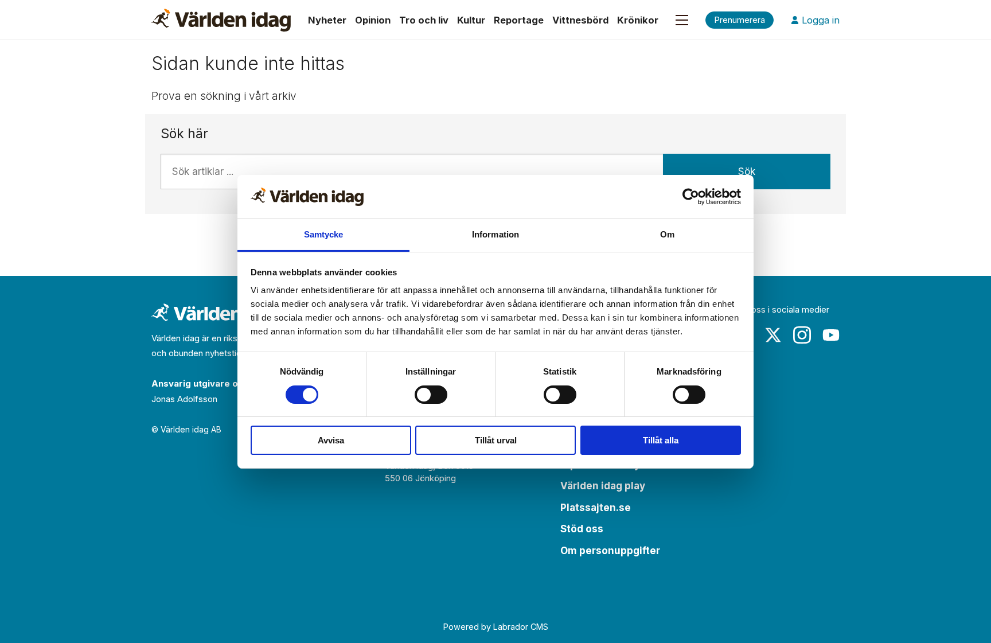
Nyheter (327, 20)
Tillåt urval (496, 440)
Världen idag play (602, 486)
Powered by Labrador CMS (495, 627)
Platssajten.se (595, 507)
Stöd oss (581, 529)
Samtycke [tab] (324, 234)
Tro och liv (423, 20)
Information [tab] (495, 234)
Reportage (519, 20)
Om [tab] (667, 234)
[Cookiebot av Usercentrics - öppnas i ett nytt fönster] (691, 196)
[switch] (431, 394)
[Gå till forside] (221, 20)
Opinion (373, 20)
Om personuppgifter (610, 550)
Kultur (471, 20)
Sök (746, 171)
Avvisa (331, 440)
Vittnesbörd (580, 20)
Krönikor (637, 20)
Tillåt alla (660, 440)
